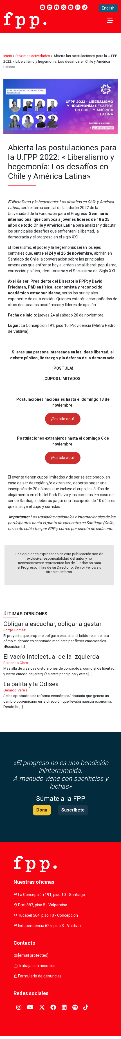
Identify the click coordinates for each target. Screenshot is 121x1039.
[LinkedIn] (49, 7)
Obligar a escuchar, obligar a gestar (60, 635)
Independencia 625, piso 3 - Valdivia (49, 925)
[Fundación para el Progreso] (24, 20)
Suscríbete (73, 810)
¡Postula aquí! (63, 419)
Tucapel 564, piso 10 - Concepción (48, 915)
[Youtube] (70, 7)
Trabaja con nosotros (36, 965)
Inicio (7, 56)
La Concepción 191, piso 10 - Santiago (51, 894)
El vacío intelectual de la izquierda (60, 665)
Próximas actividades (32, 56)
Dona (41, 810)
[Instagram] (77, 7)
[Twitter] (63, 7)
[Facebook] (56, 7)
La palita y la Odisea (60, 695)
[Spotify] (42, 7)
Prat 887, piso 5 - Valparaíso (42, 905)
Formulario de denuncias (40, 976)
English (108, 8)
